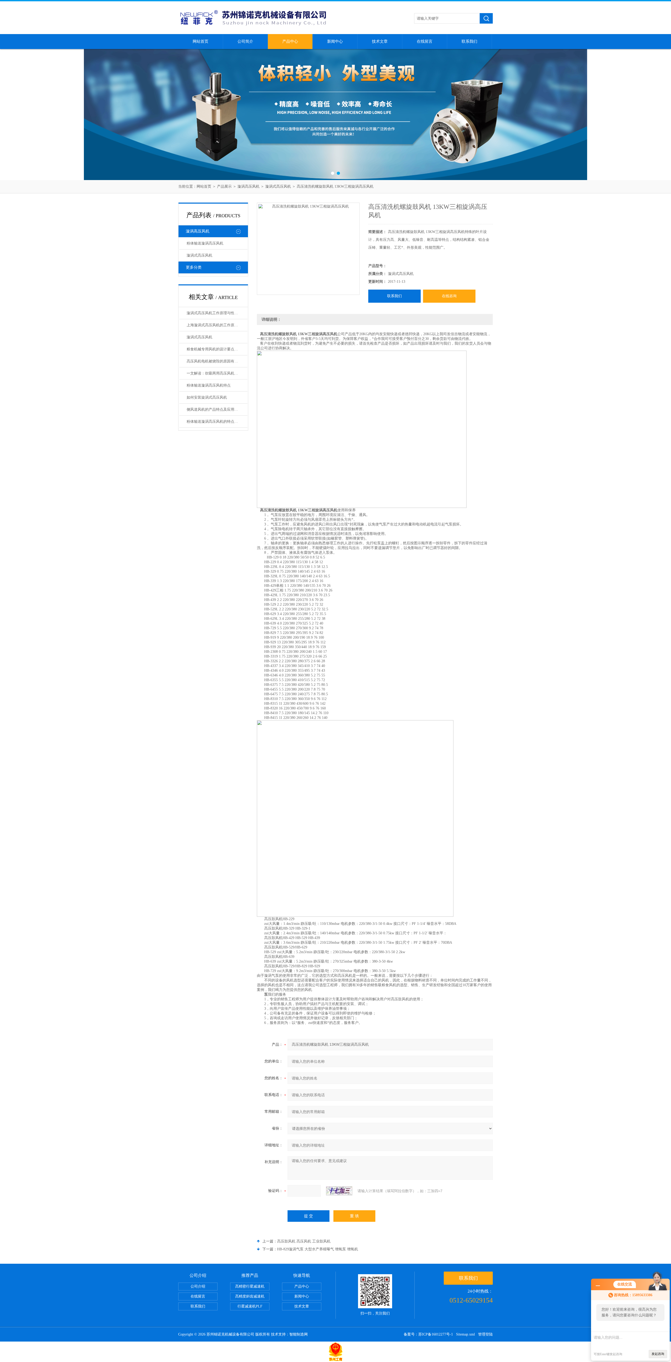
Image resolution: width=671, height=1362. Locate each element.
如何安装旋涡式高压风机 (207, 397)
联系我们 (469, 41)
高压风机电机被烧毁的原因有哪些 (214, 361)
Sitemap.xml (465, 1334)
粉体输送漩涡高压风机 (205, 243)
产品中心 (290, 41)
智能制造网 (298, 1334)
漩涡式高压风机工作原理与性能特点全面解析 (217, 313)
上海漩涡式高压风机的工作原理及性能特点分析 (217, 325)
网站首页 (200, 41)
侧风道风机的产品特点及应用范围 (214, 409)
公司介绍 (198, 1286)
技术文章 (380, 41)
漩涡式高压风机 (278, 186)
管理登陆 (485, 1334)
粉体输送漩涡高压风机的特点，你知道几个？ (217, 422)
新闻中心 (335, 41)
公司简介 (245, 41)
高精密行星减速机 (249, 1286)
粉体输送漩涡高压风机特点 (209, 385)
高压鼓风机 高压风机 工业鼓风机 (304, 1241)
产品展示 (224, 186)
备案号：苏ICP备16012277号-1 (428, 1334)
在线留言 (424, 41)
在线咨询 (449, 296)
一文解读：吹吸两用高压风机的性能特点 (217, 373)
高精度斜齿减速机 (249, 1296)
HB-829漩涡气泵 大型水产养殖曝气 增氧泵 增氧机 (317, 1249)
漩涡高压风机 (248, 186)
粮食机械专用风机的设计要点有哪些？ (217, 349)
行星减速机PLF (249, 1306)
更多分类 (194, 267)
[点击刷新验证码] (339, 1190)
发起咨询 (658, 1354)
